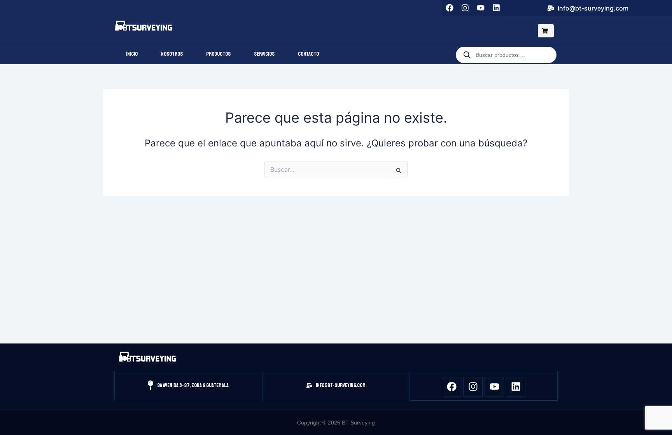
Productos (218, 54)
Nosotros (172, 54)
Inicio (132, 54)
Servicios (264, 54)
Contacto (308, 54)
